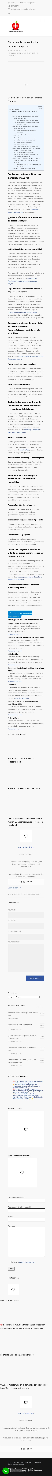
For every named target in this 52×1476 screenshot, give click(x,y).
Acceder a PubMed (22, 698)
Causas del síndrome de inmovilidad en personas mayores (26, 127)
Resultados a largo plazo (23, 156)
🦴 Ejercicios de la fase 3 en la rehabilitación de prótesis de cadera (26, 1094)
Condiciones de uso (25, 1468)
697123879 (15, 6)
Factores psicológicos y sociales (25, 134)
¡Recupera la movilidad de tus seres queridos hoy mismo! (29, 165)
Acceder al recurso (15, 634)
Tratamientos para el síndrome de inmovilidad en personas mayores (25, 139)
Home (10, 50)
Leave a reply (13, 888)
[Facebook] (31, 882)
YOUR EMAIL (12, 921)
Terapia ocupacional (22, 144)
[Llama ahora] (5, 1471)
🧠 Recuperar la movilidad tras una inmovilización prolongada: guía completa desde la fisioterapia (28, 1090)
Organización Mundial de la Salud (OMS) (22, 312)
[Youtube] (28, 882)
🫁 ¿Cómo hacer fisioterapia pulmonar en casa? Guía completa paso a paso (28, 1082)
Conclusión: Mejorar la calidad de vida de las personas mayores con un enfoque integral (27, 160)
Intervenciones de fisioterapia (25, 142)
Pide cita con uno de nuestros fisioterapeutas (20, 614)
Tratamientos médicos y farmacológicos (27, 146)
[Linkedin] (21, 882)
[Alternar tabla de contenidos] (39, 108)
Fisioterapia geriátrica (31, 894)
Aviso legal (12, 1468)
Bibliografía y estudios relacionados (25, 168)
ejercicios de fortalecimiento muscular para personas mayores (22, 281)
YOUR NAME (12, 910)
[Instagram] (24, 882)
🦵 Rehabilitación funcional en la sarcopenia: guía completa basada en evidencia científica (26, 1086)
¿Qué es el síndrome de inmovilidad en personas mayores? (26, 117)
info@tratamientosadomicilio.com (23, 9)
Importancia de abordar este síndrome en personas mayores (28, 123)
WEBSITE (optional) (14, 931)
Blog (21, 50)
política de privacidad (27, 1262)
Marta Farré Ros (14, 894)
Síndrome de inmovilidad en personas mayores (24, 113)
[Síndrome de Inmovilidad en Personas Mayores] (26, 84)
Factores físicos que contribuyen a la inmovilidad (26, 131)
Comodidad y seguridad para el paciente (27, 154)
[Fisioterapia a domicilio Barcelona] (24, 26)
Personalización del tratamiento (25, 152)
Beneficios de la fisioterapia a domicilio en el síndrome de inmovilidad (27, 149)
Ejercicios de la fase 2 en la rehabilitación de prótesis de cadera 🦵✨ (28, 1098)
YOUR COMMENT (13, 942)
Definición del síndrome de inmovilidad (27, 120)
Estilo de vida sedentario (23, 136)
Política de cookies (35, 1470)
